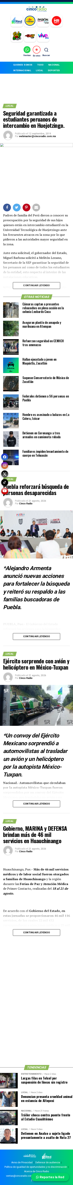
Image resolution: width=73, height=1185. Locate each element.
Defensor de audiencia (47, 1162)
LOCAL (39, 70)
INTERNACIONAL (22, 70)
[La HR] (56, 21)
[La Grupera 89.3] (30, 21)
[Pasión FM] (43, 21)
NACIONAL (54, 65)
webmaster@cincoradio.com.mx (37, 136)
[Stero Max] (30, 36)
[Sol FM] (17, 36)
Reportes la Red (51, 1177)
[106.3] (43, 36)
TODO (40, 65)
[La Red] (17, 21)
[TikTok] (4, 482)
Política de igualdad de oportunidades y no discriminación (35, 1167)
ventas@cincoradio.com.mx (21, 1176)
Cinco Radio (26, 503)
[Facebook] (4, 456)
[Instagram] (4, 465)
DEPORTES (54, 70)
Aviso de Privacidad (22, 1162)
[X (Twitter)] (4, 473)
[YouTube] (4, 490)
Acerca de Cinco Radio (36, 1171)
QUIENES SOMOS (23, 65)
